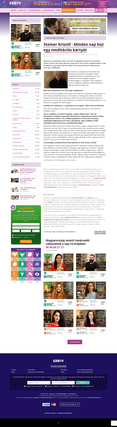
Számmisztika (17, 138)
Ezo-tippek (16, 99)
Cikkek (58, 10)
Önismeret (16, 114)
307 (102, 332)
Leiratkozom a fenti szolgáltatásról (83, 386)
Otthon (15, 111)
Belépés (100, 10)
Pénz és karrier (17, 123)
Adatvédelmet (31, 237)
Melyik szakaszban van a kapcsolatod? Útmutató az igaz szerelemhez (28, 170)
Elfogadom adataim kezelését (34, 386)
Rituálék (80, 10)
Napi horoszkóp (34, 10)
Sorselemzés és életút (19, 131)
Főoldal (13, 10)
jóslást (90, 198)
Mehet (83, 383)
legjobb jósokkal (71, 217)
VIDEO (48, 255)
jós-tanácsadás (77, 198)
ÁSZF (22, 237)
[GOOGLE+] (96, 232)
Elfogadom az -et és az (24, 237)
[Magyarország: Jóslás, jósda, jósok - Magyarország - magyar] (15, 3)
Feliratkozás (26, 241)
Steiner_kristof (77, 54)
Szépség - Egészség (18, 146)
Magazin (84, 54)
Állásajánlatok (72, 394)
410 (70, 276)
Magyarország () (68, 404)
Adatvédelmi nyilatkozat (94, 397)
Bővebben (68, 263)
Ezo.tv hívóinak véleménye (85, 370)
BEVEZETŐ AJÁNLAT (69, 10)
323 (70, 332)
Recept (15, 127)
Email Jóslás (31, 370)
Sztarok (67, 54)
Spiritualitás (58, 54)
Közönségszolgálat (61, 394)
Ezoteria (95, 54)
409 (102, 304)
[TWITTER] (100, 232)
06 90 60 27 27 (55, 247)
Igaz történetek (17, 107)
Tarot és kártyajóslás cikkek (21, 157)
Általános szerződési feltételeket (43, 397)
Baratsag (90, 54)
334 (102, 276)
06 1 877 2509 (102, 6)
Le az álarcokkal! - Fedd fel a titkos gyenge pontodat (27, 180)
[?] (43, 386)
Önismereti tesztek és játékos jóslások (22, 119)
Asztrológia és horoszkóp (20, 92)
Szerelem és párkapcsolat (20, 149)
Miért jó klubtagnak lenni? (85, 372)
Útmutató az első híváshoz (36, 372)
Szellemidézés (17, 142)
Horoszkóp (16, 103)
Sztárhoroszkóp (26, 14)
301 (70, 304)
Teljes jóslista (75, 342)
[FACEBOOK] (104, 232)
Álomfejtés (16, 88)
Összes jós (22, 10)
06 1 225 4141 (83, 302)
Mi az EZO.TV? (44, 394)
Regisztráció (89, 10)
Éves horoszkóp (49, 10)
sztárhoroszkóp (99, 178)
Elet (71, 54)
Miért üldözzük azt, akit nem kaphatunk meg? (28, 196)
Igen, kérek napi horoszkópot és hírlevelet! (24, 235)
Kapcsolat (52, 394)
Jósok (13, 372)
